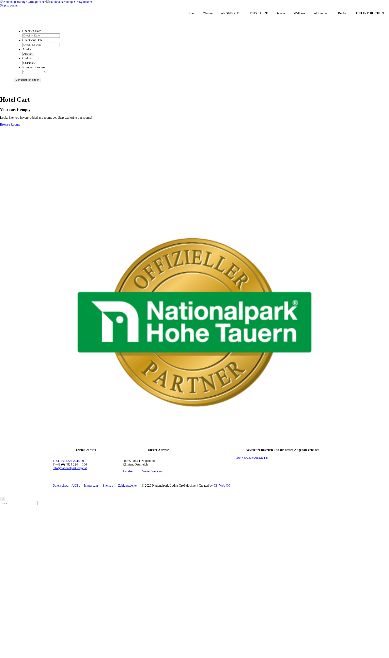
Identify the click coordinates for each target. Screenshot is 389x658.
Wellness (299, 13)
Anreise (128, 471)
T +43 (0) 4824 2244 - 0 (68, 460)
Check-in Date (31, 31)
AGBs (76, 485)
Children (27, 58)
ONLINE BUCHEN (370, 13)
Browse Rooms (10, 124)
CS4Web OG (222, 485)
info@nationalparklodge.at (70, 468)
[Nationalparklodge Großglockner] (46, 1)
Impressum (91, 485)
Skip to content (9, 5)
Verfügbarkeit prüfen (27, 79)
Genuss (280, 13)
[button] (252, 457)
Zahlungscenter (128, 485)
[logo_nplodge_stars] (194, 208)
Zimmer (208, 13)
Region (342, 13)
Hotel (190, 13)
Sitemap (108, 485)
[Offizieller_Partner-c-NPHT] (194, 430)
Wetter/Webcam (151, 471)
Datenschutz (60, 485)
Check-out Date (32, 40)
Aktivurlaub (321, 13)
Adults (26, 49)
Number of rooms (33, 67)
